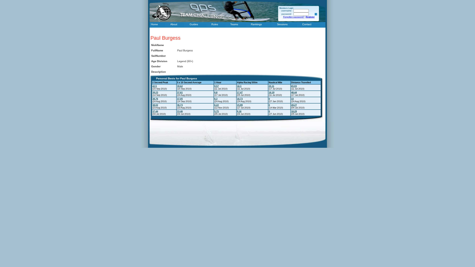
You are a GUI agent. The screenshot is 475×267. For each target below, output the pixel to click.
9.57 (216, 86)
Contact (306, 24)
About (173, 24)
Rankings (256, 24)
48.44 (294, 92)
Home (154, 24)
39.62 (180, 86)
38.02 (155, 105)
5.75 (216, 111)
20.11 (271, 86)
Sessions (282, 24)
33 (292, 99)
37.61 (180, 92)
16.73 (240, 99)
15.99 (240, 105)
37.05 (180, 99)
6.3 (215, 99)
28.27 (294, 105)
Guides (194, 24)
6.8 (215, 92)
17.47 (240, 92)
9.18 (239, 111)
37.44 (155, 111)
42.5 (154, 86)
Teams (234, 24)
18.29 (294, 111)
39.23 (155, 92)
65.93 (294, 86)
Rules (214, 24)
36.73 (180, 105)
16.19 (271, 92)
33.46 (180, 111)
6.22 (216, 105)
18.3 (239, 86)
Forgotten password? (293, 17)
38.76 (155, 99)
